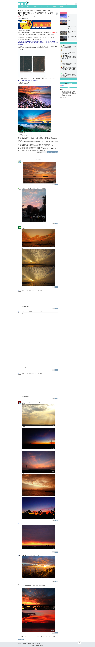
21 (51, 636)
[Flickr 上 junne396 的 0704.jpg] (40, 385)
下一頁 (54, 636)
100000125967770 (28, 524)
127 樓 (23, 402)
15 (41, 636)
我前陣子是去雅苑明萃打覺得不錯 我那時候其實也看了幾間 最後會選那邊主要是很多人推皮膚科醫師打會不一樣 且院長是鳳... (68, 69)
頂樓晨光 (69, 20)
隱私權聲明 (29, 643)
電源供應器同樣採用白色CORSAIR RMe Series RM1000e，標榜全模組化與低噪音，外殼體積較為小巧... (68, 52)
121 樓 (23, 161)
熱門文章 (63, 12)
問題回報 (38, 643)
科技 (48, 6)
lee (25, 226)
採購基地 (64, 0)
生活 (41, 6)
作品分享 (21, 10)
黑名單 (61, 98)
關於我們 (19, 643)
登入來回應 (21, 639)
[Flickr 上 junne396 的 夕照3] (40, 339)
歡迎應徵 (65, 97)
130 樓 (23, 585)
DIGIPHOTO (67, 0)
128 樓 (23, 524)
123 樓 (23, 226)
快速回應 (50, 152)
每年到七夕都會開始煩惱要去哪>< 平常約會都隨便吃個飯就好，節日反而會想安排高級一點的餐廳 (68, 75)
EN (25, 555)
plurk (27, 18)
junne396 (26, 290)
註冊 (75, 2)
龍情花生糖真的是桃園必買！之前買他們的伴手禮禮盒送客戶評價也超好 (68, 47)
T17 (23, 3)
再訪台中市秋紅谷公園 (72, 37)
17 (45, 636)
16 (43, 636)
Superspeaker (27, 161)
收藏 (45, 152)
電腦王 (61, 0)
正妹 (28, 6)
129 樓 (23, 555)
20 (49, 636)
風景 (25, 10)
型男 (35, 6)
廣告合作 (34, 643)
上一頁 (23, 636)
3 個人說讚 (40, 152)
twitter (24, 18)
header (79, 640)
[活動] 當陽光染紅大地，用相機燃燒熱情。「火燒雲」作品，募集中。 (39, 10)
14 (39, 636)
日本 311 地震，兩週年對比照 (72, 32)
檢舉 (35, 16)
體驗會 (54, 6)
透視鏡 (75, 0)
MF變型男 (71, 0)
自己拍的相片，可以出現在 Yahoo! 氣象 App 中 (72, 27)
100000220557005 (28, 188)
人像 (61, 85)
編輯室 (61, 6)
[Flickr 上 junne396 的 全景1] (40, 298)
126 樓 (23, 373)
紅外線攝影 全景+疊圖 (72, 15)
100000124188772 (28, 585)
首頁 (22, 6)
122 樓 (23, 188)
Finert (26, 402)
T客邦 (59, 0)
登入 (72, 2)
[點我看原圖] (34, 24)
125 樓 (23, 311)
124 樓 (23, 290)
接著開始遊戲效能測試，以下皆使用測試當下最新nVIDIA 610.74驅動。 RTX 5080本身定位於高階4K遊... (68, 57)
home (79, 642)
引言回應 (56, 152)
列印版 (20, 18)
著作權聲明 (24, 643)
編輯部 (22, 16)
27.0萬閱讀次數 (14, 260)
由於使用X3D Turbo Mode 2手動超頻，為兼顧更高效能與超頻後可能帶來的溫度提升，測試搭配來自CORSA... (68, 63)
